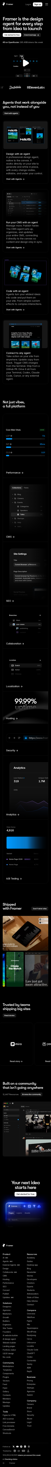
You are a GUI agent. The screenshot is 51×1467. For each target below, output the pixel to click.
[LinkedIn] (25, 1446)
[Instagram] (21, 1446)
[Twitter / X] (13, 1446)
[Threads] (29, 1446)
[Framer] (4, 4)
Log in (28, 4)
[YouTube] (17, 1446)
